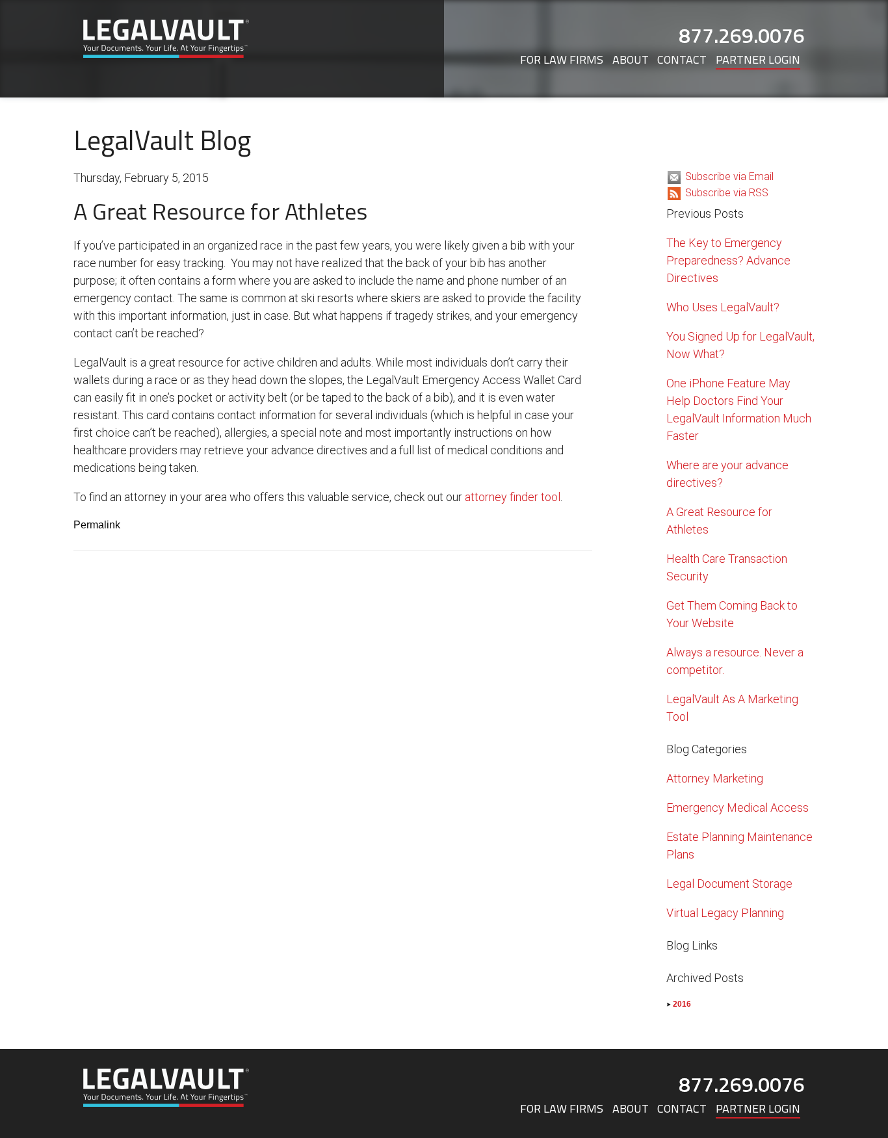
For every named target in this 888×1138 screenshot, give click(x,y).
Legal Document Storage (729, 883)
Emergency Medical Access (737, 807)
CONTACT (682, 59)
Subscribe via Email (729, 176)
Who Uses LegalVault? (722, 307)
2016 (682, 1004)
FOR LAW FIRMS (561, 59)
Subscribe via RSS (726, 193)
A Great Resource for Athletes (220, 211)
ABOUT (630, 59)
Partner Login (758, 59)
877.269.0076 (742, 35)
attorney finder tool (512, 497)
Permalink (96, 524)
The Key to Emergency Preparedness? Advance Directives (728, 260)
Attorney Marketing (714, 778)
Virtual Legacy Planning (725, 913)
